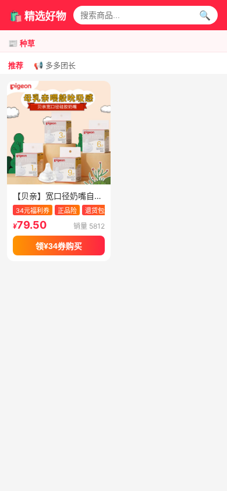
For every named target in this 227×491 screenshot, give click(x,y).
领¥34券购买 (59, 246)
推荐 (15, 65)
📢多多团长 (55, 65)
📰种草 (21, 43)
